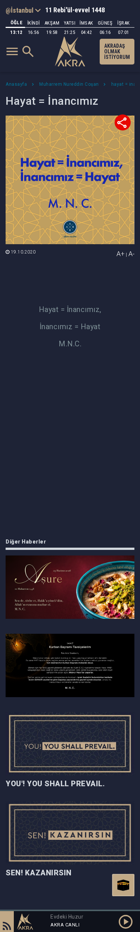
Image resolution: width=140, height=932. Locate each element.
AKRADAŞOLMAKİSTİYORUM (117, 51)
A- (131, 254)
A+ (120, 254)
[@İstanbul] (23, 10)
